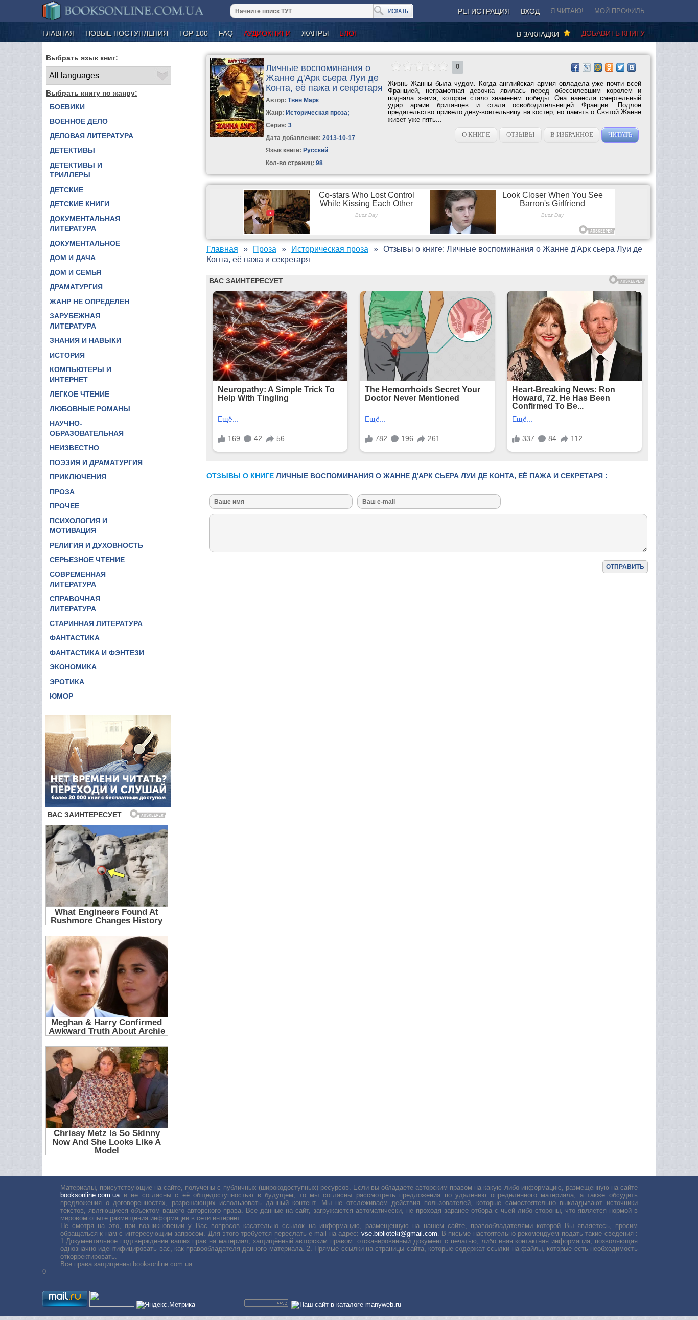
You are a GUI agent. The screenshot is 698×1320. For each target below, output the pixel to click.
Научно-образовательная (87, 428)
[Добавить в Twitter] (620, 67)
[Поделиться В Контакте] (631, 67)
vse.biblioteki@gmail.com (399, 1233)
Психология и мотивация (78, 526)
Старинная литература (96, 623)
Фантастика (75, 638)
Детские (66, 190)
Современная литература (78, 579)
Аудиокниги (267, 33)
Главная (58, 33)
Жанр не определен (89, 301)
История (67, 355)
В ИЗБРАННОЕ (571, 134)
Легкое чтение (79, 394)
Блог (348, 33)
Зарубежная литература (75, 321)
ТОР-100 (193, 33)
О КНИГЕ (476, 134)
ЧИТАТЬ (620, 134)
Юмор (61, 696)
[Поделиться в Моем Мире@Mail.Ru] (598, 67)
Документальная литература (85, 224)
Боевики (67, 107)
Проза (62, 492)
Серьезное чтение (87, 559)
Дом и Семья (75, 272)
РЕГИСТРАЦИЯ (484, 11)
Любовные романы (90, 409)
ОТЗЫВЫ (520, 134)
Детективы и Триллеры (76, 170)
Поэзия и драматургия (96, 462)
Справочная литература (75, 604)
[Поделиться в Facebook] (575, 67)
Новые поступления (126, 33)
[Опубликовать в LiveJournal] (587, 67)
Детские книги (79, 204)
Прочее (64, 506)
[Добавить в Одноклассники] (609, 67)
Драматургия (76, 287)
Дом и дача (73, 257)
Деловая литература (91, 136)
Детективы (72, 150)
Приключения (78, 477)
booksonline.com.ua (90, 1195)
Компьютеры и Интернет (80, 374)
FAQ (226, 33)
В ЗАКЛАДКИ (540, 34)
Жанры (315, 33)
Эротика (67, 682)
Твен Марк (303, 100)
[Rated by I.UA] (111, 1304)
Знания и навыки (85, 340)
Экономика (73, 667)
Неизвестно (74, 448)
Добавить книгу (613, 33)
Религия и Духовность (96, 545)
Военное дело (79, 121)
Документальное (85, 243)
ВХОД (530, 11)
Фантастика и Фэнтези (97, 653)
